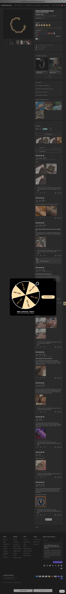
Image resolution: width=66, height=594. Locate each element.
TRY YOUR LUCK (48, 297)
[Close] (54, 280)
